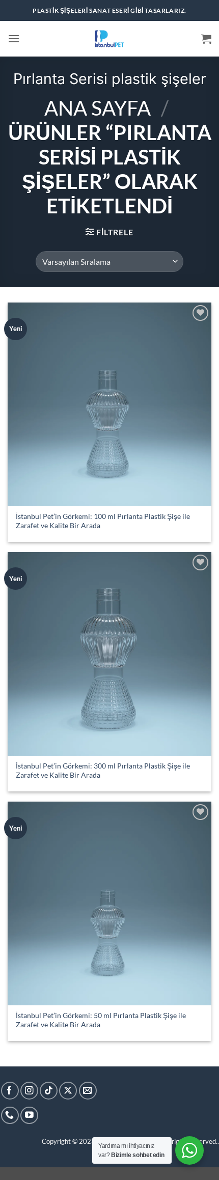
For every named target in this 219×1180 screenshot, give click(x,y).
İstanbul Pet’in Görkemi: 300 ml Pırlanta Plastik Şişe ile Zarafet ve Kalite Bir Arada (103, 770)
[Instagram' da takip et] (29, 1091)
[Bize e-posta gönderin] (88, 1091)
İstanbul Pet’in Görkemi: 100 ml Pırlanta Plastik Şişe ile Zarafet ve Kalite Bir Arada (103, 521)
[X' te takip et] (68, 1091)
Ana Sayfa (97, 108)
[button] (14, 38)
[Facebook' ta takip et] (10, 1091)
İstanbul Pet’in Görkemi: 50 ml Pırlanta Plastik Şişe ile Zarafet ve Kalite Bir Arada (101, 1020)
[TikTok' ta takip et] (49, 1091)
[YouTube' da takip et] (29, 1115)
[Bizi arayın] (10, 1115)
